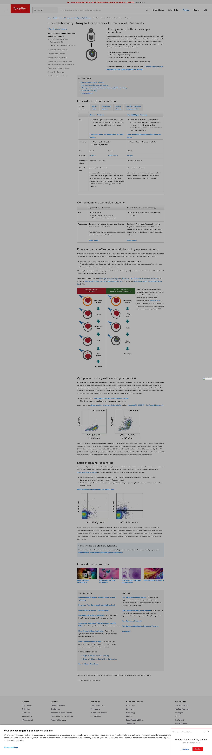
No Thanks (185, 749)
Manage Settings (11, 747)
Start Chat (197, 749)
